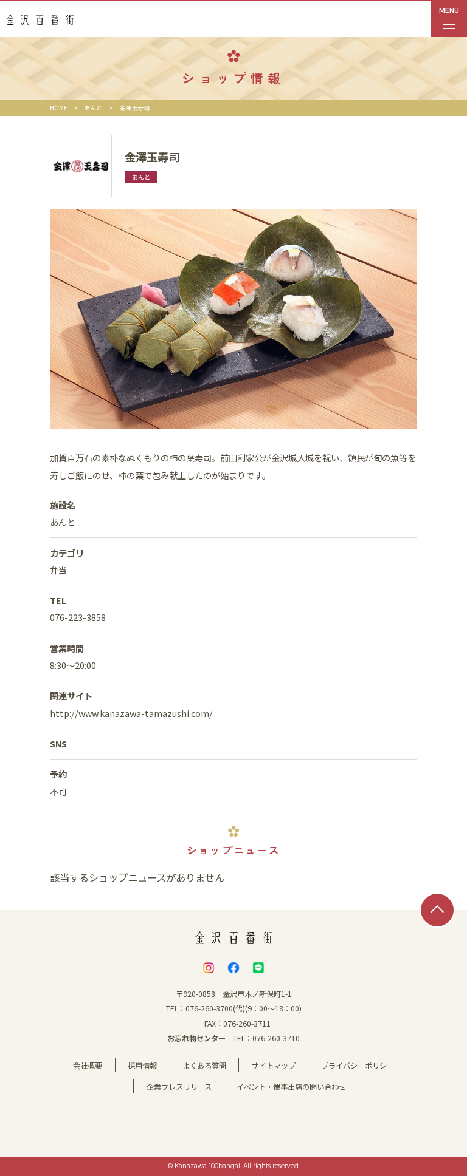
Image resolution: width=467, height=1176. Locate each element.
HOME (58, 107)
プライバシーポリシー (357, 1065)
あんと (93, 107)
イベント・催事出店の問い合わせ (291, 1086)
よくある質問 (204, 1065)
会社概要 (87, 1065)
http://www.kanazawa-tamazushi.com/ (131, 713)
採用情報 (142, 1065)
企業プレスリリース (179, 1086)
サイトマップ (274, 1065)
